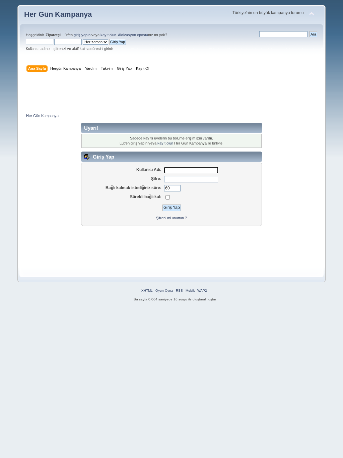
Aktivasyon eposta (133, 35)
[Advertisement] (171, 92)
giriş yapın (82, 35)
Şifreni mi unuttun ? (171, 218)
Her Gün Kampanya (58, 14)
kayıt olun (108, 35)
